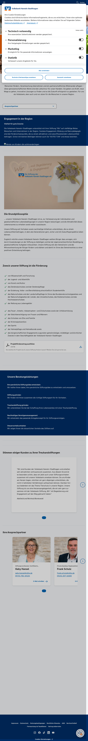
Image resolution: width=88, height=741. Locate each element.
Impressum (31, 23)
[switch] (81, 39)
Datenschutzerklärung (14, 23)
